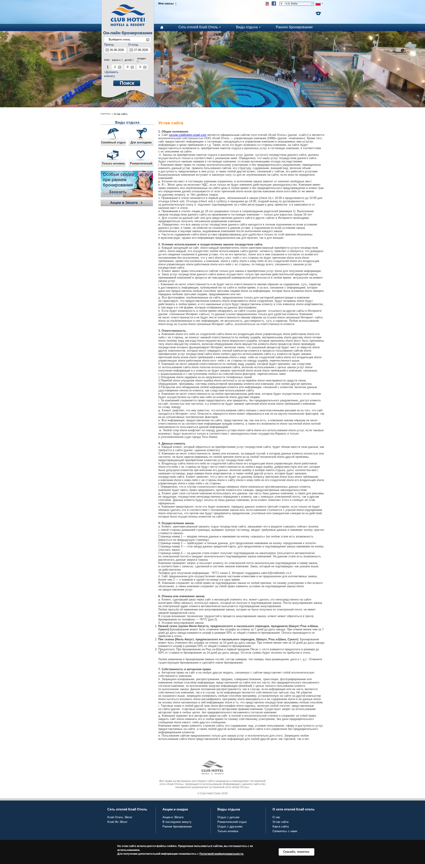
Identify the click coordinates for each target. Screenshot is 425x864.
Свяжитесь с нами (284, 831)
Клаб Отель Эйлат (119, 817)
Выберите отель (119, 39)
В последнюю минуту (176, 822)
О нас (276, 817)
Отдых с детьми (228, 817)
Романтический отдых (232, 822)
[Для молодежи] (141, 135)
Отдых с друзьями (229, 826)
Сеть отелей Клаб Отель (198, 27)
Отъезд (133, 45)
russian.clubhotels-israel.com (187, 135)
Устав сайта (280, 822)
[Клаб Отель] (128, 15)
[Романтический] (141, 156)
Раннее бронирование (294, 27)
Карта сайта (280, 826)
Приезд (109, 45)
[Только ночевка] (113, 156)
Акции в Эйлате (173, 817)
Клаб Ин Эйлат (117, 822)
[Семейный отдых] (113, 135)
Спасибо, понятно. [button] (296, 851)
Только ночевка (227, 831)
